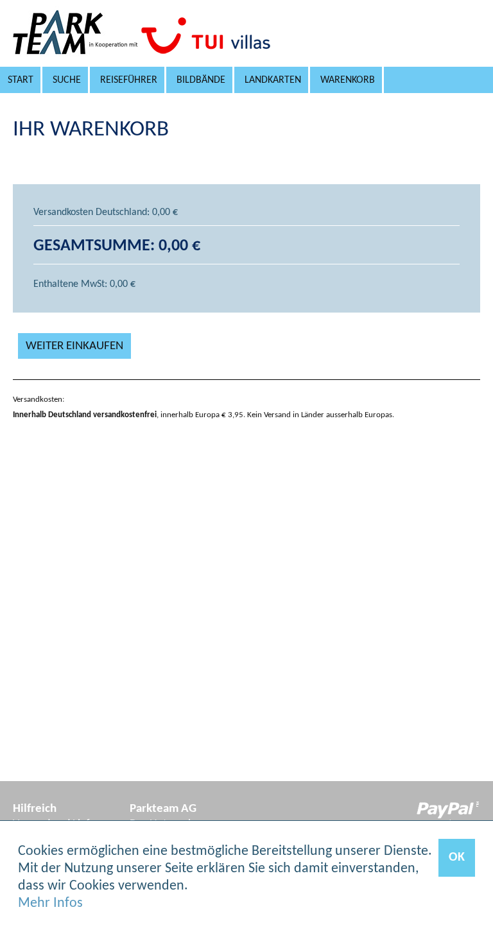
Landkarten (273, 80)
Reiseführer (128, 80)
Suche (67, 80)
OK (457, 857)
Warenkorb (347, 80)
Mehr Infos (50, 903)
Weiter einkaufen (74, 346)
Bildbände (201, 80)
